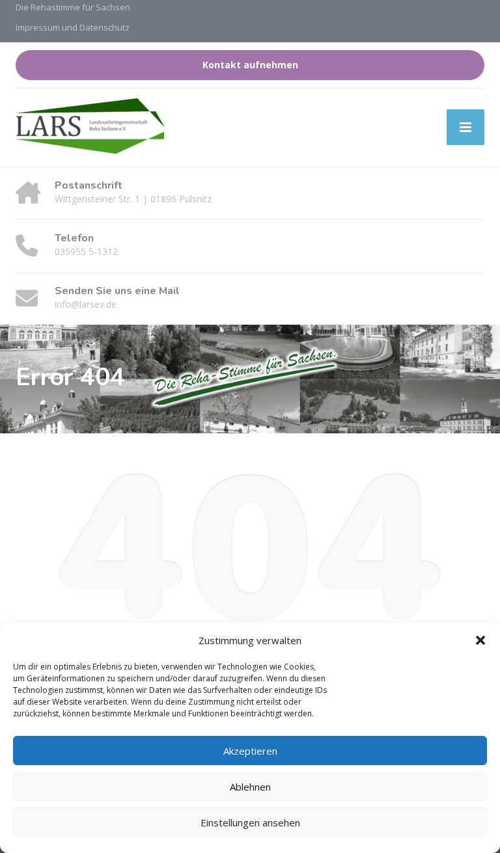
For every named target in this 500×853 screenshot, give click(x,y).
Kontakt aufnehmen (250, 65)
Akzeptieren (250, 750)
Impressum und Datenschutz (73, 27)
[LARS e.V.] (90, 127)
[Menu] (465, 127)
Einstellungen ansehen (250, 822)
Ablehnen (250, 786)
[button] (480, 640)
